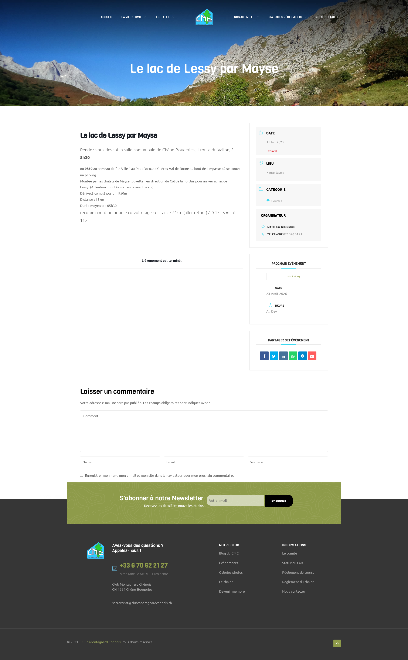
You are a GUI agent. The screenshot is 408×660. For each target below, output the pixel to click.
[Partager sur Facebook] (264, 355)
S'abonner (279, 500)
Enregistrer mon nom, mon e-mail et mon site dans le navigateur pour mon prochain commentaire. (159, 475)
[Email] (312, 355)
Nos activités (244, 17)
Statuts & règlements (285, 17)
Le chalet (162, 17)
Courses (276, 201)
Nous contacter (327, 17)
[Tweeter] (274, 355)
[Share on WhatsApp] (293, 355)
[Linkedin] (283, 355)
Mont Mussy (294, 276)
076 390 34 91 (292, 234)
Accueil (106, 17)
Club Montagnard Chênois (101, 642)
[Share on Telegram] (302, 355)
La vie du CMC (131, 17)
